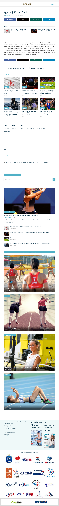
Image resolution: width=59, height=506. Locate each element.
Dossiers (7, 374)
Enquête (7, 256)
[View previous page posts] (28, 38)
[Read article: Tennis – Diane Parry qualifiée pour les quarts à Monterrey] (29, 201)
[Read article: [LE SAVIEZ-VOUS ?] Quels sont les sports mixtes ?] (29, 312)
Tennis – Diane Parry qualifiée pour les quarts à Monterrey (21, 215)
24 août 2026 (43, 116)
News (22, 15)
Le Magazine (52, 4)
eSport (9, 425)
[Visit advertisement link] (29, 502)
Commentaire (8, 131)
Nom (5, 149)
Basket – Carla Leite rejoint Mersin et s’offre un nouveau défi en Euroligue (29, 113)
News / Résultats (9, 211)
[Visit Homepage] (27, 4)
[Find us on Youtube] (25, 422)
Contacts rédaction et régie (10, 421)
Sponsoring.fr (7, 426)
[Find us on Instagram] (20, 422)
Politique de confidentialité (10, 428)
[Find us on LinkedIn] (27, 422)
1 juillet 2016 (8, 408)
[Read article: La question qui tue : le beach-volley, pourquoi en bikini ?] (29, 273)
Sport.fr (5, 425)
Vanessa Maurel (8, 217)
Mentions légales (7, 430)
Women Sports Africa (8, 423)
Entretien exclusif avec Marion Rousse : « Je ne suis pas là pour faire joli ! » (23, 367)
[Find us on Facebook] (22, 422)
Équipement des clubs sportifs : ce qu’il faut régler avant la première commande (48, 92)
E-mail (6, 156)
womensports (8, 15)
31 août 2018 (8, 329)
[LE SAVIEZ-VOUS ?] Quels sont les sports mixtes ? (17, 328)
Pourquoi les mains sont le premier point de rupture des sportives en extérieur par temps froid (31, 243)
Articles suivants (10, 222)
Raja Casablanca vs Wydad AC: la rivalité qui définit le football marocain (18, 31)
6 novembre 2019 (8, 290)
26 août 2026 (14, 33)
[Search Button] (54, 179)
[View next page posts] (31, 38)
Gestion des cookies (8, 435)
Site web (33, 156)
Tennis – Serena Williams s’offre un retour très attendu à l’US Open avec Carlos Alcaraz (46, 31)
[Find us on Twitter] (18, 422)
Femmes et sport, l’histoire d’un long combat (15, 406)
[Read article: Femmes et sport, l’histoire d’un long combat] (29, 391)
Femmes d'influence (10, 335)
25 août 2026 (7, 117)
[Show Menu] (4, 4)
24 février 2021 (8, 369)
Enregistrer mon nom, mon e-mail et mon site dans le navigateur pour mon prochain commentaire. (26, 163)
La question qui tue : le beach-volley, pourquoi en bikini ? (18, 288)
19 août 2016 (17, 15)
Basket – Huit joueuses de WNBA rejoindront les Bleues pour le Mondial (47, 113)
